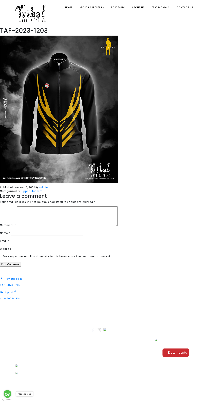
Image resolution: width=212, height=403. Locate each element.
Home (68, 7)
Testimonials (160, 7)
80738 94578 (28, 369)
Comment (8, 225)
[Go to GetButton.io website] (7, 400)
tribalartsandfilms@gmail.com (40, 373)
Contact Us (184, 7)
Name (5, 233)
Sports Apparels (90, 7)
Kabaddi (129, 367)
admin (43, 187)
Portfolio (118, 7)
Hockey (128, 362)
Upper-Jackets (31, 191)
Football (129, 357)
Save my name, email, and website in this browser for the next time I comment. (57, 256)
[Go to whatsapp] (7, 394)
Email (4, 241)
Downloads (177, 352)
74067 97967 (28, 365)
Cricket (128, 352)
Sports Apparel (133, 346)
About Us (138, 7)
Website (5, 249)
